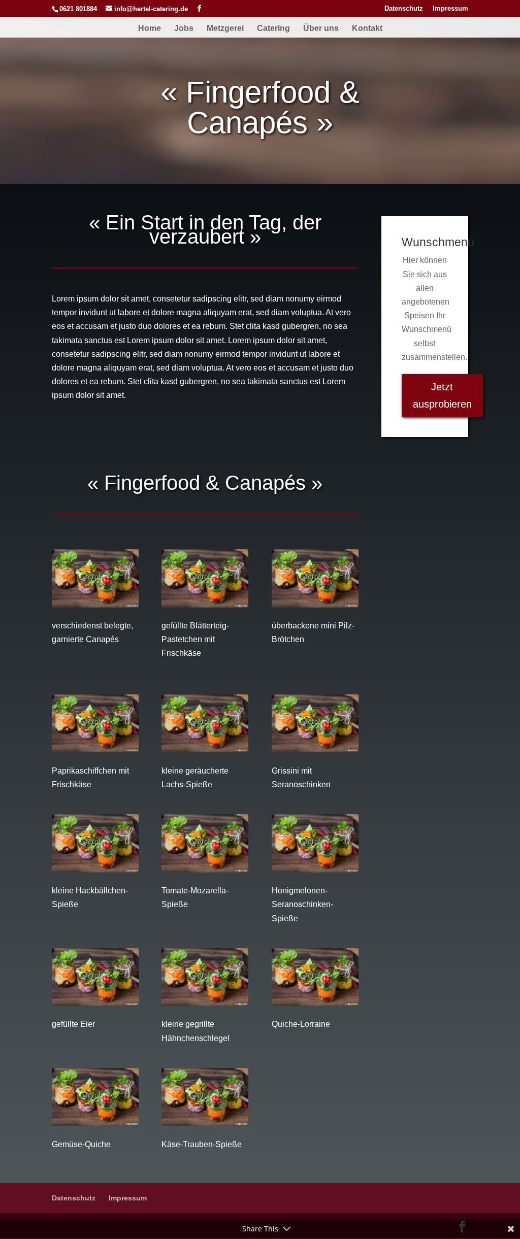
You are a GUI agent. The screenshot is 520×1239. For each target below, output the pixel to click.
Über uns (321, 28)
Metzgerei (225, 28)
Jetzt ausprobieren (442, 395)
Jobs (183, 28)
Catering (273, 28)
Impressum (450, 8)
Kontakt (367, 28)
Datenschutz (403, 8)
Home (149, 28)
